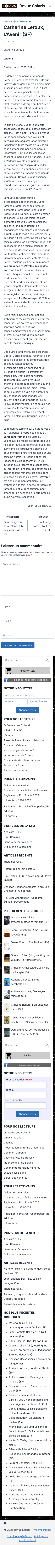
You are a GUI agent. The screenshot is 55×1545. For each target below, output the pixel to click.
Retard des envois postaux (19, 868)
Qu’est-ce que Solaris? (17, 725)
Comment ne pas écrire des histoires (25, 790)
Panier (27, 1055)
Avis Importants (42, 1529)
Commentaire (11, 564)
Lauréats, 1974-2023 (18, 800)
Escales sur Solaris (15, 765)
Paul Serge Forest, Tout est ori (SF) (42, 524)
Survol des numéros (15, 770)
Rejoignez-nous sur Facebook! (30, 679)
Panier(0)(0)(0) (27, 670)
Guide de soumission (16, 785)
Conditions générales (19, 1536)
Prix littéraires (12, 837)
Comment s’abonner (15, 745)
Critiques (9, 21)
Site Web (7, 635)
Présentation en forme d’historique (24, 740)
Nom (6, 606)
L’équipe (8, 735)
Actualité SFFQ (12, 832)
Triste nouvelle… (13, 861)
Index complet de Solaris (18, 755)
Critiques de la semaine (18, 846)
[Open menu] (50, 6)
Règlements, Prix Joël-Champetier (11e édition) (26, 809)
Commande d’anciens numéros (22, 760)
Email (6, 621)
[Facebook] (4, 1522)
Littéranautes (23, 21)
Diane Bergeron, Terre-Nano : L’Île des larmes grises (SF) (14, 526)
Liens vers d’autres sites (18, 842)
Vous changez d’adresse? (19, 750)
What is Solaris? (13, 730)
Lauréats (11, 816)
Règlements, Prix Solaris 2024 (21, 795)
